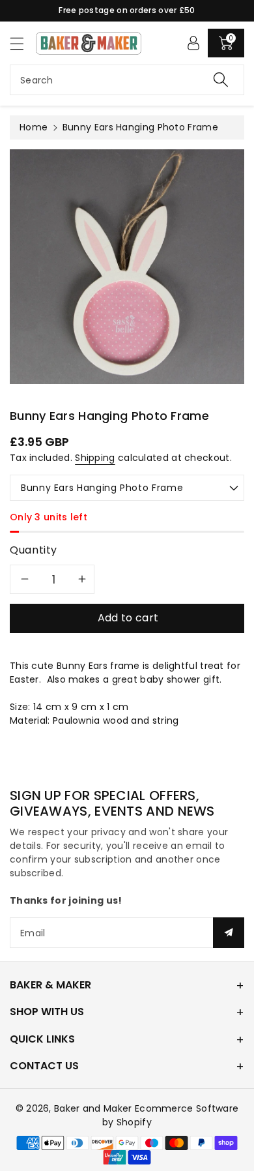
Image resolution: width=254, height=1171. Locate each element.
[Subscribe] (228, 932)
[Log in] (193, 43)
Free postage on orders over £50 (127, 10)
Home (34, 127)
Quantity (33, 549)
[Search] (221, 80)
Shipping (95, 457)
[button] (23, 43)
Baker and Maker (93, 1108)
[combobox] (127, 80)
